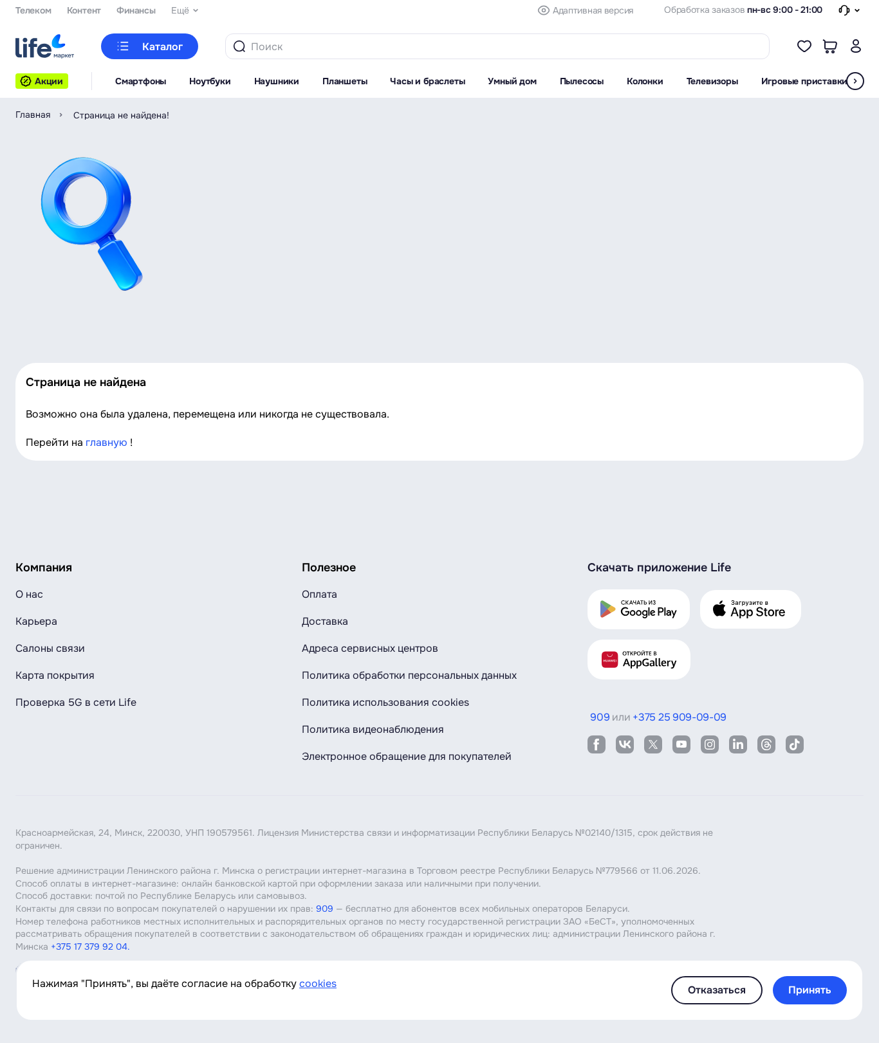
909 (324, 908)
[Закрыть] (5, 11)
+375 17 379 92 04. (90, 946)
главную (106, 442)
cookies (318, 983)
